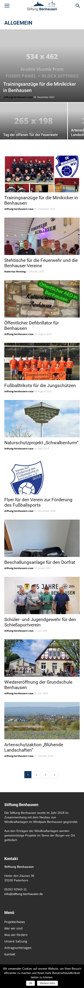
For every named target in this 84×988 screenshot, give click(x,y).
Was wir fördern (16, 935)
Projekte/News (14, 922)
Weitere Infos (47, 983)
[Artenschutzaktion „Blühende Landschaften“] (42, 720)
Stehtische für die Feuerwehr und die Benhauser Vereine (41, 263)
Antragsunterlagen (17, 948)
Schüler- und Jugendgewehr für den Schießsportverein (40, 622)
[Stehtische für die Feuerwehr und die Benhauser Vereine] (42, 236)
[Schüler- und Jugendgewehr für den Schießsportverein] (42, 595)
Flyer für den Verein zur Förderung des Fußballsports (38, 502)
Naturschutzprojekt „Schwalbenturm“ (41, 442)
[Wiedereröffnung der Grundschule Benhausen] (42, 658)
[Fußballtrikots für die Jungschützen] (42, 361)
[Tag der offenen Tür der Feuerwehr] (33, 128)
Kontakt (9, 954)
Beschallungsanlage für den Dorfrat (39, 562)
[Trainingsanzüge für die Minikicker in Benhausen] (42, 65)
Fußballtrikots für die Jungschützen (40, 385)
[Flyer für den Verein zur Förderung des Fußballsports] (42, 476)
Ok (30, 983)
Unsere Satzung (15, 941)
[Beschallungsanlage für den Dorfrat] (42, 538)
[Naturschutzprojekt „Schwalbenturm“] (42, 418)
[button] (78, 6)
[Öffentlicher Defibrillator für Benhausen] (42, 299)
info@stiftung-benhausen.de (23, 894)
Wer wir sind (13, 928)
